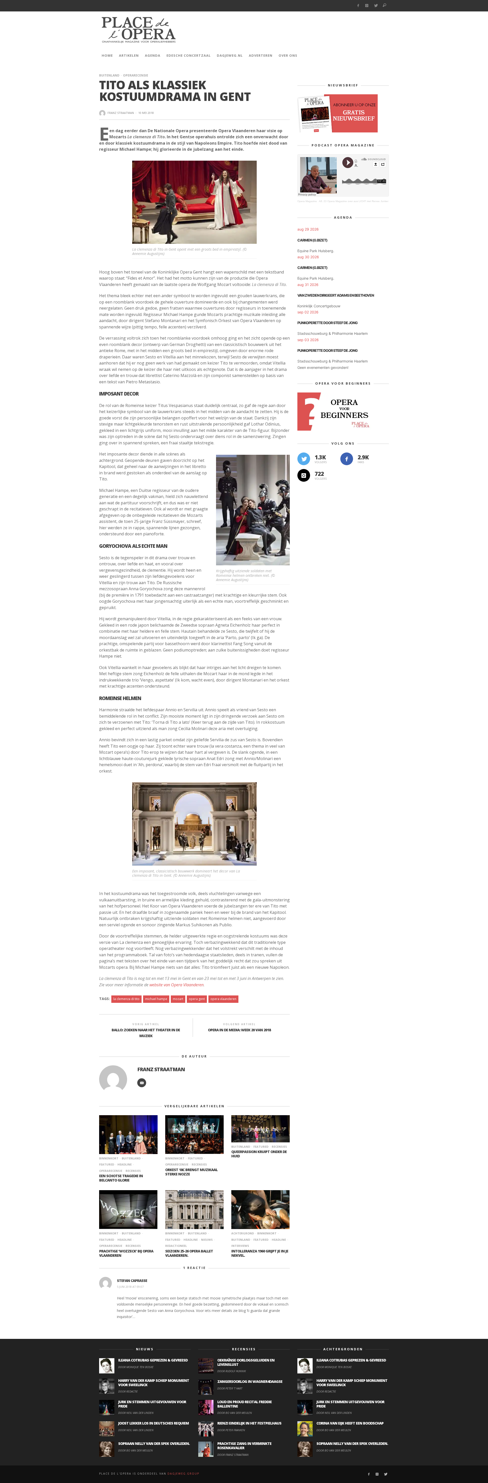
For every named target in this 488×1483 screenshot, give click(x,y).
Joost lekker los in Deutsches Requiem (153, 1423)
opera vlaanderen (223, 999)
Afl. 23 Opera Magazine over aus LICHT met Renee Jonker (353, 201)
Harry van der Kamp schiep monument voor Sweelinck (153, 1382)
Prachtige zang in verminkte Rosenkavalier (244, 1445)
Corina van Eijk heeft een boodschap (350, 1423)
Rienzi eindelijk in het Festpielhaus (249, 1423)
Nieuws (207, 1240)
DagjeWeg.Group (183, 1473)
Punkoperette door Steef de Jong (327, 323)
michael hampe (156, 999)
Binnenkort (108, 1158)
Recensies (133, 1171)
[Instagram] (367, 5)
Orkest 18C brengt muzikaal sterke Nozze (191, 1171)
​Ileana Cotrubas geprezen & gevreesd (153, 1360)
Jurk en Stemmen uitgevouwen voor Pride (152, 1404)
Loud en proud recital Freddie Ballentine (244, 1404)
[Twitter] (375, 5)
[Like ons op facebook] (346, 458)
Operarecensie (135, 75)
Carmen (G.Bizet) (312, 240)
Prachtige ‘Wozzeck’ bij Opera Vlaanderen (126, 1253)
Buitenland (109, 75)
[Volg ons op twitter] (303, 458)
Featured (195, 1158)
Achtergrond (242, 1233)
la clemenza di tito (126, 999)
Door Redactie (128, 1391)
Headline (124, 1164)
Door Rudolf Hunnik (231, 1371)
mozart (178, 999)
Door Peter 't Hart (229, 1388)
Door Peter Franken (231, 1430)
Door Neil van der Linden (136, 1413)
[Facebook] (358, 5)
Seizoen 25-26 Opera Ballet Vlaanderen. (189, 1253)
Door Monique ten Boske (136, 1367)
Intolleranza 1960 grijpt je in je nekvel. (259, 1253)
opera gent (197, 999)
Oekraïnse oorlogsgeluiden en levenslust (245, 1362)
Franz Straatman (121, 113)
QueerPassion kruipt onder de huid (259, 1153)
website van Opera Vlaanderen (176, 985)
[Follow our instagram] (303, 475)
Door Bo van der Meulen (135, 1450)
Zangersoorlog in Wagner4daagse (249, 1381)
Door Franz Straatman (233, 1455)
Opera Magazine (307, 201)
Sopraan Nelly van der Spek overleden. (154, 1443)
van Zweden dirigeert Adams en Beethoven (335, 295)
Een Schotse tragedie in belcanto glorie (121, 1178)
